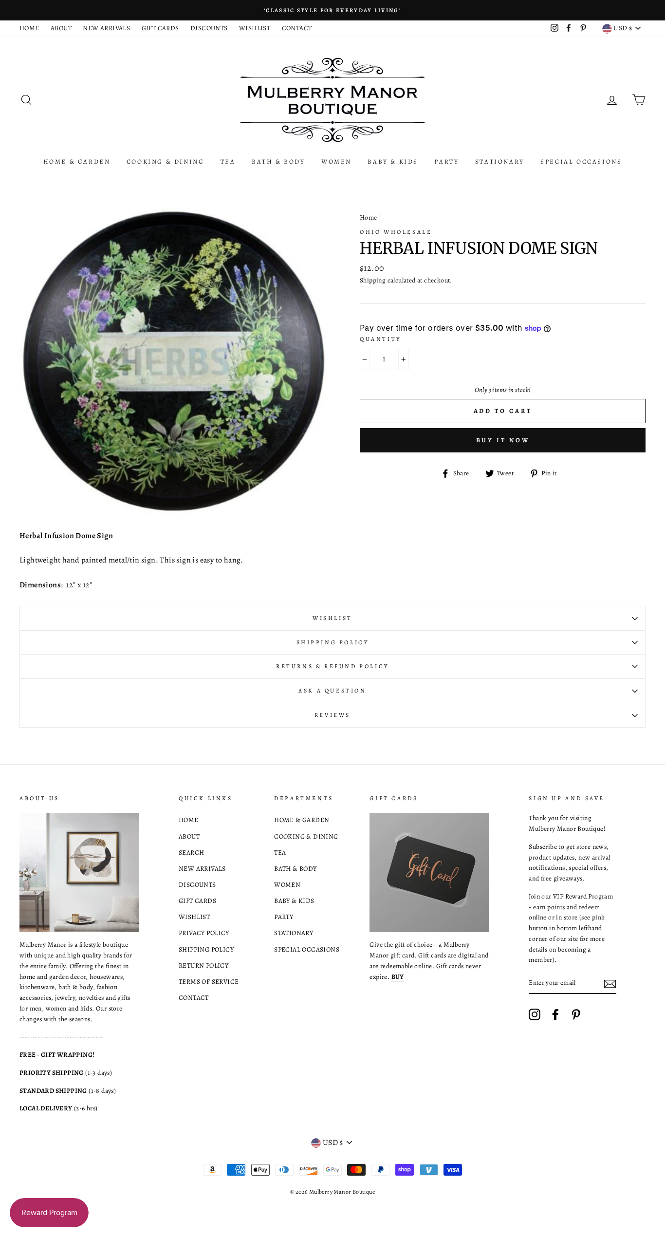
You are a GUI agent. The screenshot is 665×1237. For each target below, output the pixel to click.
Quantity (380, 339)
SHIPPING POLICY (206, 949)
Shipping (373, 280)
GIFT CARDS (160, 28)
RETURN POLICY (203, 965)
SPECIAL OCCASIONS (581, 161)
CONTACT (297, 28)
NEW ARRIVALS (106, 28)
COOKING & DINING (165, 161)
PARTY (446, 161)
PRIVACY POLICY (204, 932)
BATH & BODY (278, 161)
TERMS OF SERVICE (209, 981)
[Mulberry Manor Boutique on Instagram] (534, 1014)
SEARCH (191, 852)
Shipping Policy (332, 642)
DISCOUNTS (209, 28)
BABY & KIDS (393, 161)
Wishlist (332, 618)
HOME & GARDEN (77, 161)
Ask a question (332, 690)
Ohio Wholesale (396, 232)
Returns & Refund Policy (332, 666)
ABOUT (61, 28)
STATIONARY (499, 161)
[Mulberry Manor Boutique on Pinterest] (576, 1014)
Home (368, 217)
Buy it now (503, 440)
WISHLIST (254, 28)
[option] (332, 10)
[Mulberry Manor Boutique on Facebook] (555, 1014)
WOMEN (336, 161)
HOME (29, 28)
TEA (228, 161)
